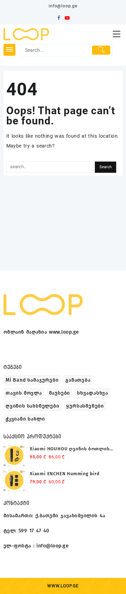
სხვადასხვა (92, 393)
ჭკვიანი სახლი (25, 419)
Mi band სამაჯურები (32, 380)
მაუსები (59, 393)
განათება (77, 380)
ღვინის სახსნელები (32, 406)
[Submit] (101, 50)
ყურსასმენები (85, 406)
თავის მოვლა (24, 393)
